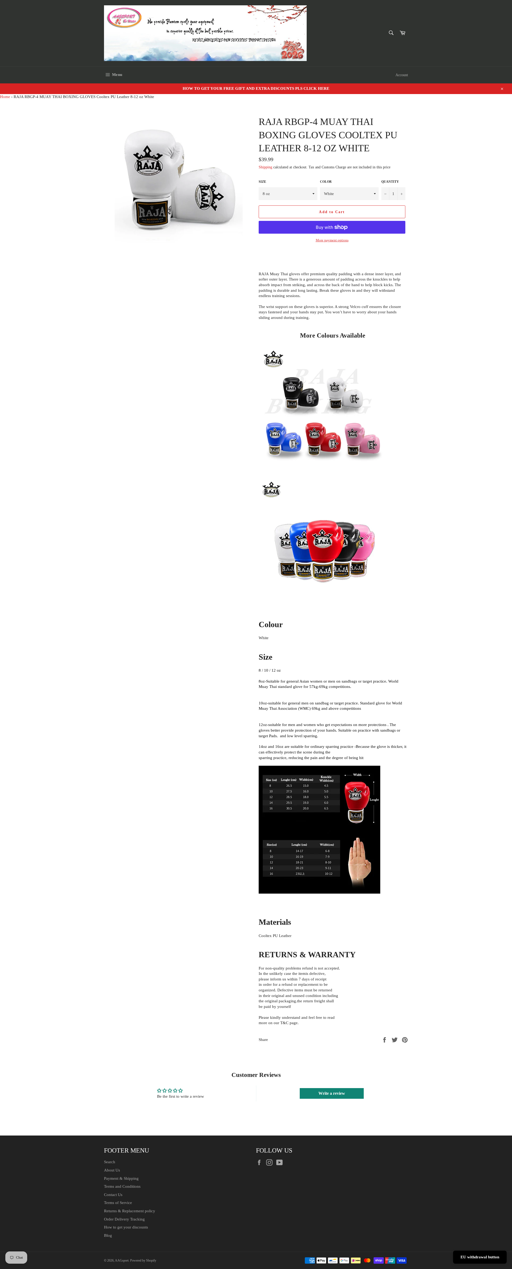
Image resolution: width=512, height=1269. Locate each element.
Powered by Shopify (143, 1260)
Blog (108, 1235)
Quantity (390, 182)
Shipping (265, 167)
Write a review (331, 1093)
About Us (112, 1170)
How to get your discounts (126, 1227)
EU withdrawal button (480, 1257)
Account (401, 75)
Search (109, 1162)
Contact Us (113, 1195)
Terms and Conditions (122, 1186)
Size (262, 182)
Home (5, 97)
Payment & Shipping (121, 1178)
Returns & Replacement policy (129, 1211)
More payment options (332, 240)
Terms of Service (118, 1203)
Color (326, 182)
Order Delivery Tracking (124, 1219)
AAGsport (122, 1260)
